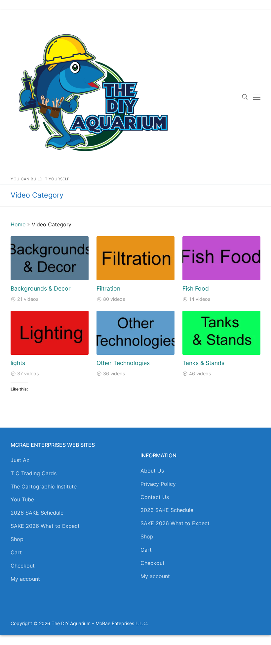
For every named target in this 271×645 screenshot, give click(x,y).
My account (25, 579)
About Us (152, 470)
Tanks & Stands (203, 362)
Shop (17, 539)
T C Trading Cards (34, 473)
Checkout (23, 565)
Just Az (20, 460)
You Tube (22, 499)
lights (18, 362)
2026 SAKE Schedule (37, 512)
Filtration (108, 288)
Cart (16, 552)
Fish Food (195, 288)
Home (18, 224)
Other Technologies (123, 362)
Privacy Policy (158, 484)
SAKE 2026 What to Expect (45, 526)
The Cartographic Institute (44, 486)
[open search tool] (245, 97)
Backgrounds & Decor (41, 288)
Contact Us (154, 497)
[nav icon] (256, 97)
